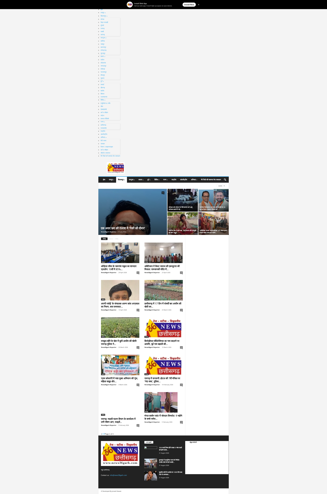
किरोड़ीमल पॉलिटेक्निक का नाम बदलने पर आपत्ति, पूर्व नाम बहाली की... (161, 342)
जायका (103, 144)
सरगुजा (103, 38)
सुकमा (102, 78)
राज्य (102, 122)
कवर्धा (102, 85)
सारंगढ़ (103, 35)
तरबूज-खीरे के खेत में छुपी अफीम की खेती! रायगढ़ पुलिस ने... (119, 342)
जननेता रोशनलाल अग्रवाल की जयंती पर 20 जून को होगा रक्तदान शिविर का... (212, 208)
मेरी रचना (103, 141)
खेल (102, 106)
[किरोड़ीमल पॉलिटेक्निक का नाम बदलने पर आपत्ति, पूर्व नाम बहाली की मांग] (163, 327)
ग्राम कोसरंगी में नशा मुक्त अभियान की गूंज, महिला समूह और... (119, 380)
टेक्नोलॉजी (104, 109)
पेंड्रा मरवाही (104, 22)
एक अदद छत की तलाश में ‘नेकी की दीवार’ (123, 228)
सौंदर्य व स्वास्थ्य (105, 153)
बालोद (102, 91)
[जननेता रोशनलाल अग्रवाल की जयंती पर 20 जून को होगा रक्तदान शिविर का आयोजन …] (213, 200)
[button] (225, 180)
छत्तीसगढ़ (103, 125)
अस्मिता (103, 137)
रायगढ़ (102, 28)
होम (102, 9)
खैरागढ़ (103, 88)
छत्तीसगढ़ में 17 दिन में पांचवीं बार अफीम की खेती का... (162, 305)
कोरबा (102, 19)
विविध (102, 100)
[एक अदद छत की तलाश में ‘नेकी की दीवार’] (132, 212)
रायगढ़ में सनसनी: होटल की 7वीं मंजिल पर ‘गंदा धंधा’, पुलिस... (162, 380)
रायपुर (102, 13)
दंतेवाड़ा (103, 69)
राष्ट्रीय (103, 131)
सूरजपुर (103, 53)
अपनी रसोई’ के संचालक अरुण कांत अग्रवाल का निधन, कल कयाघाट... (120, 305)
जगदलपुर (103, 66)
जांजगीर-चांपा (192, 466)
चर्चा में (190, 447)
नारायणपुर (104, 72)
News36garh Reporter (108, 232)
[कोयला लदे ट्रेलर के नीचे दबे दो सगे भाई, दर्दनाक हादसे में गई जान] (182, 200)
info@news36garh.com (118, 475)
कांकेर (102, 60)
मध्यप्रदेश (104, 128)
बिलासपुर (103, 16)
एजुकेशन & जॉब (105, 103)
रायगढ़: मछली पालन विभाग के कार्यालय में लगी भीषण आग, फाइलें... (118, 420)
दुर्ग (101, 81)
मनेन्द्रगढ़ (103, 50)
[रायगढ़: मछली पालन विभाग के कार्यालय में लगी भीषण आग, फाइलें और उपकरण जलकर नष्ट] (120, 404)
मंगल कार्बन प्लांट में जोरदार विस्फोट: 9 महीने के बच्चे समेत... (163, 417)
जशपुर (102, 44)
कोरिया (103, 41)
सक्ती (102, 32)
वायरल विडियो (105, 119)
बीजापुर (103, 75)
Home (111, 239)
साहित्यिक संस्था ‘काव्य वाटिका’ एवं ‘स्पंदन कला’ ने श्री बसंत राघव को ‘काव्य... (213, 231)
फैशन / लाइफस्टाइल (107, 147)
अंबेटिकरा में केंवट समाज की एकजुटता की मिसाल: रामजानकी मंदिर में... (162, 267)
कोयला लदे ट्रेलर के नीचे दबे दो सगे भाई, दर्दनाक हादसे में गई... (181, 208)
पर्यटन (102, 115)
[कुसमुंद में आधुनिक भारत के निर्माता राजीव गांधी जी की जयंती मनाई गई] (150, 463)
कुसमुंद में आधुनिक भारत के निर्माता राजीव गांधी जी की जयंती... (169, 461)
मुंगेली (102, 25)
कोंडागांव (103, 63)
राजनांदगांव (104, 97)
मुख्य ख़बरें (191, 450)
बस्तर (102, 56)
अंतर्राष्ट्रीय (104, 134)
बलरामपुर (103, 47)
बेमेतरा (102, 94)
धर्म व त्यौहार (104, 112)
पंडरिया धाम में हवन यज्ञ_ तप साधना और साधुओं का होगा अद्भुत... (182, 231)
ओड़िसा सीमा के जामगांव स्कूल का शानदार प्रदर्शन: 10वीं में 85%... (118, 267)
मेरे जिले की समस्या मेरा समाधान (110, 156)
